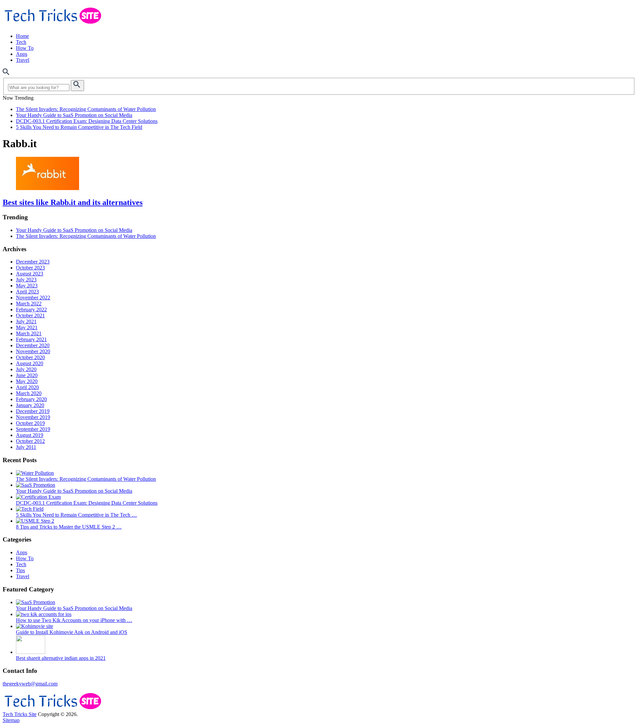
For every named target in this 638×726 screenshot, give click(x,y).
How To (25, 48)
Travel (22, 60)
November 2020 (33, 351)
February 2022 (31, 309)
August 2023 (29, 273)
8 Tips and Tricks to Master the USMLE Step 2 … (69, 527)
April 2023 (27, 291)
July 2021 (26, 321)
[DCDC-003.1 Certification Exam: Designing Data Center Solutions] (38, 497)
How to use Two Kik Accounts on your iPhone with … (74, 620)
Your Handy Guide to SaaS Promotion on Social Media (74, 115)
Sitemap (11, 720)
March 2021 (29, 333)
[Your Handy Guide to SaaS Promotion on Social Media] (35, 485)
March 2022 (29, 303)
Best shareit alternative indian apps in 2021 (61, 658)
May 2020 (27, 381)
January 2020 (30, 405)
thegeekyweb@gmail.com (30, 683)
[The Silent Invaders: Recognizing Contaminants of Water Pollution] (35, 473)
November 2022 (33, 297)
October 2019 (30, 423)
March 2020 (29, 393)
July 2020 (26, 369)
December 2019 (33, 411)
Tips (20, 570)
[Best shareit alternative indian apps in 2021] (30, 652)
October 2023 (30, 267)
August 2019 (29, 435)
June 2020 (27, 375)
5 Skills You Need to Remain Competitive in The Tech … (76, 515)
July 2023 (26, 279)
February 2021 (31, 339)
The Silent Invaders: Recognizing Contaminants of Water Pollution (86, 109)
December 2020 (33, 345)
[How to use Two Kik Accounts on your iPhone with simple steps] (43, 614)
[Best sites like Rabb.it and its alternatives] (319, 174)
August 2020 (29, 363)
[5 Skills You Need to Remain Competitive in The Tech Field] (30, 509)
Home (22, 36)
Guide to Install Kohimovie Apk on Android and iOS (71, 632)
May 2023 (27, 285)
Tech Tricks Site (20, 714)
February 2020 (31, 399)
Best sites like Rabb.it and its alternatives (73, 202)
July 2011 (26, 447)
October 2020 (30, 357)
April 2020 (27, 387)
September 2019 (33, 429)
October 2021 (30, 315)
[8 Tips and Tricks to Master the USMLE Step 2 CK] (35, 521)
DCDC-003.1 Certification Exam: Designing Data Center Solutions (87, 121)
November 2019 (33, 417)
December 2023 (33, 261)
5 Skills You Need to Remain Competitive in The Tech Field (79, 127)
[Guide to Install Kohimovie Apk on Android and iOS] (34, 626)
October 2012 (30, 441)
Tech (21, 42)
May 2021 (27, 327)
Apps (21, 54)
